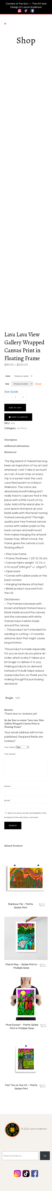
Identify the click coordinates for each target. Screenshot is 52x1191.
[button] (18, 417)
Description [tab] (10, 439)
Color (7, 376)
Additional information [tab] (16, 446)
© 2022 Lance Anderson (34, 1128)
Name (7, 786)
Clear (38, 383)
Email (7, 801)
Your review (10, 754)
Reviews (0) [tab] (10, 452)
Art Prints (22, 428)
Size (7, 384)
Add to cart (15, 408)
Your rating (10, 747)
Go (45, 1155)
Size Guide (11, 391)
